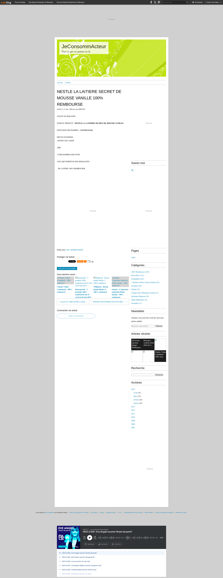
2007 (133, 427)
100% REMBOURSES (74, 250)
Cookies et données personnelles (164, 512)
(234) (145, 282)
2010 (133, 417)
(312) (137, 275)
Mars (135, 396)
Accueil (60, 82)
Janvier (136, 403)
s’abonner (90, 544)
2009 (133, 420)
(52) (135, 289)
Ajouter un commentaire (76, 316)
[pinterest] (158, 2)
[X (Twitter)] (155, 2)
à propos (118, 544)
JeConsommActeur (84, 46)
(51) (145, 292)
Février (136, 399)
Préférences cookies (181, 512)
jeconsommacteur (49, 512)
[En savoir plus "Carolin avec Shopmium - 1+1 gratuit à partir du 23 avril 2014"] (160, 344)
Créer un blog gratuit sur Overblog (79, 512)
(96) (136, 286)
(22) (139, 299)
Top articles (94, 512)
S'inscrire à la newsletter (67, 268)
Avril (135, 392)
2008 (133, 424)
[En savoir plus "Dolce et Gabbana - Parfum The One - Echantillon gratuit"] (137, 356)
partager (104, 544)
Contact (68, 82)
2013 (133, 406)
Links (133, 257)
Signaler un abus (111, 512)
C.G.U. (120, 512)
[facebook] (151, 2)
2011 (133, 413)
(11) (136, 303)
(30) (140, 296)
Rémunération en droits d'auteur (133, 512)
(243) (137, 279)
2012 (133, 410)
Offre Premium (149, 512)
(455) (140, 272)
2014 (133, 389)
